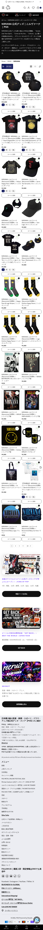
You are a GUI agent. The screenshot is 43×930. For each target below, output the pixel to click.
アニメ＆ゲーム (7, 805)
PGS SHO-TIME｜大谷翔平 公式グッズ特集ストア (18, 792)
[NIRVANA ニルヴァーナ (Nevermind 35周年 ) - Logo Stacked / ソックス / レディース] (31, 325)
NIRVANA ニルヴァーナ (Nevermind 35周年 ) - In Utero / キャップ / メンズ (10, 223)
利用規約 (4, 845)
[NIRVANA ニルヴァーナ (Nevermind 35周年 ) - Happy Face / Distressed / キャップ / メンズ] (31, 244)
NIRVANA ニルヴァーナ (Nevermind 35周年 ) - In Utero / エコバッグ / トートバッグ (11, 486)
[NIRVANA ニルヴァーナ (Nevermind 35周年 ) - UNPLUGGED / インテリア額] (31, 400)
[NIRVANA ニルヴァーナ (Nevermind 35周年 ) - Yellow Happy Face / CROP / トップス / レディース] (11, 167)
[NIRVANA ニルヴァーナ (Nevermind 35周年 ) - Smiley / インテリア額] (11, 435)
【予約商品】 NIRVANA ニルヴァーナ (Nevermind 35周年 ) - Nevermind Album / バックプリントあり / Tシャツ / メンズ (31, 487)
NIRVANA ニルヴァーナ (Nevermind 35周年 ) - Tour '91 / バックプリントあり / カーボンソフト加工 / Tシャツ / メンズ (11, 260)
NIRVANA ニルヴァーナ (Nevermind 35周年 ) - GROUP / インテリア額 (11, 414)
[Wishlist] (33, 7)
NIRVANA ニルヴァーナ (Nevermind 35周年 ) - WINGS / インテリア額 (31, 377)
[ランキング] (17, 15)
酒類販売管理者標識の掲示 (10, 859)
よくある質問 (6, 839)
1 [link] (11, 546)
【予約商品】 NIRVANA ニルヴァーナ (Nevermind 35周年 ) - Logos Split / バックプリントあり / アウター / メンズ (11, 96)
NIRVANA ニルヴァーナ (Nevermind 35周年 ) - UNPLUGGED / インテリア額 (31, 414)
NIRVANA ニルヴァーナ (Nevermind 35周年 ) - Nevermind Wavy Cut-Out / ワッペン (31, 530)
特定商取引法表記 (7, 855)
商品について (6, 865)
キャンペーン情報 (7, 775)
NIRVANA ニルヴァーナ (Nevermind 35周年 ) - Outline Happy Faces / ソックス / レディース (11, 340)
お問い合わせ (6, 842)
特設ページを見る (21, 594)
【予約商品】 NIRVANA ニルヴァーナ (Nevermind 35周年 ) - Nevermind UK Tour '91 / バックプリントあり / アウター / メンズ (31, 97)
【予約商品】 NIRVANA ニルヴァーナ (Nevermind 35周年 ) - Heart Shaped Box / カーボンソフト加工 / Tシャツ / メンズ (11, 140)
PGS (17, 918)
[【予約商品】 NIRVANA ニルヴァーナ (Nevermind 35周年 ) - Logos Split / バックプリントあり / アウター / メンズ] (11, 81)
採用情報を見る (21, 704)
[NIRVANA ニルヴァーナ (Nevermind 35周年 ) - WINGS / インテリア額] (31, 362)
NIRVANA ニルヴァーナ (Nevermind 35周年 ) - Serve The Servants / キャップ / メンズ (31, 182)
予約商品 (4, 808)
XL (13, 105)
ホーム (4, 20)
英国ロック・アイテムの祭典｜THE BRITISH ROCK (18, 789)
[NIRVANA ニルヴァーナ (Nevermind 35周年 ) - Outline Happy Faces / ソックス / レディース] (11, 325)
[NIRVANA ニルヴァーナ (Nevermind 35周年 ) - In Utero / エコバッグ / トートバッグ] (11, 471)
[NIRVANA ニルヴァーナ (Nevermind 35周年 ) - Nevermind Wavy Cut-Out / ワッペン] (31, 514)
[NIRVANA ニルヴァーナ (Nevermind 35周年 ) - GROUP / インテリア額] (11, 400)
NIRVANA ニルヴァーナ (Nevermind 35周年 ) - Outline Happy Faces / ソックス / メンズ (31, 302)
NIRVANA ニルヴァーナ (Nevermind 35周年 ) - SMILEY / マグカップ (29, 450)
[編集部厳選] (30, 15)
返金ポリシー (6, 849)
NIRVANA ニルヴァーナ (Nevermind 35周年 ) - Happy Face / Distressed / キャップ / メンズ (31, 259)
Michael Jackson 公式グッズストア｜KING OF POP (18, 782)
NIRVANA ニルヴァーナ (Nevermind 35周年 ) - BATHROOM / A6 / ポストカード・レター (11, 378)
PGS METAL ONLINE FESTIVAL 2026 (13, 779)
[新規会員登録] (28, 7)
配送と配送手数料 (7, 829)
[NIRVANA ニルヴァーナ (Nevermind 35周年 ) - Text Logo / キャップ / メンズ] (31, 208)
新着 (3, 765)
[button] (3, 7)
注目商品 (4, 772)
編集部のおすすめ (7, 811)
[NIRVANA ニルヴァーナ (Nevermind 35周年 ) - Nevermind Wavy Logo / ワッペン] (11, 514)
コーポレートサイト (11, 910)
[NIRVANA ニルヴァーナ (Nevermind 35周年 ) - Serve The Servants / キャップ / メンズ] (31, 167)
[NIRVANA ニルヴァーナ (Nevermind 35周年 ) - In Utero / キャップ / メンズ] (11, 208)
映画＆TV (5, 802)
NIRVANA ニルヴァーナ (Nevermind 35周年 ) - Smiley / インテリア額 (11, 450)
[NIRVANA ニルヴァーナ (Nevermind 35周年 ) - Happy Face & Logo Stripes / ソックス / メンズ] (11, 287)
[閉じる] (40, 2)
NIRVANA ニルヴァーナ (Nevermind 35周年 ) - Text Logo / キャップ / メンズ (30, 223)
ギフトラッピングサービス (10, 832)
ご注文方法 (5, 826)
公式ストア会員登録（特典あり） (12, 819)
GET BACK (21, 648)
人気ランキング (7, 769)
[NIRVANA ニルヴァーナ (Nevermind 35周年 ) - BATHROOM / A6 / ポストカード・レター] (11, 362)
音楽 (3, 795)
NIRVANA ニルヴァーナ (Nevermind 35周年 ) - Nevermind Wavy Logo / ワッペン (11, 530)
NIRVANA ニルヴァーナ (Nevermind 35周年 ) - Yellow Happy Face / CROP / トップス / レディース (11, 182)
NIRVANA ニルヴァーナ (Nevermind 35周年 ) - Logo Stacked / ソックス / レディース (31, 340)
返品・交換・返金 (7, 836)
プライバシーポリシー (9, 862)
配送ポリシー (6, 852)
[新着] (3, 15)
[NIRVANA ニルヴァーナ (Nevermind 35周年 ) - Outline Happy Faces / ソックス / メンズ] (31, 287)
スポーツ (4, 798)
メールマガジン (7, 822)
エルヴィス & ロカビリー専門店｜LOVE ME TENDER (18, 785)
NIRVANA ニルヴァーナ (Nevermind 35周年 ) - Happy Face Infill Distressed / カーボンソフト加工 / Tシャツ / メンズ (31, 140)
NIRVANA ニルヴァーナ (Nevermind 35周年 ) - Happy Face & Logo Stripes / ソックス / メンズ (11, 302)
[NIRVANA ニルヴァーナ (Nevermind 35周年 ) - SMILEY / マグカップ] (31, 435)
